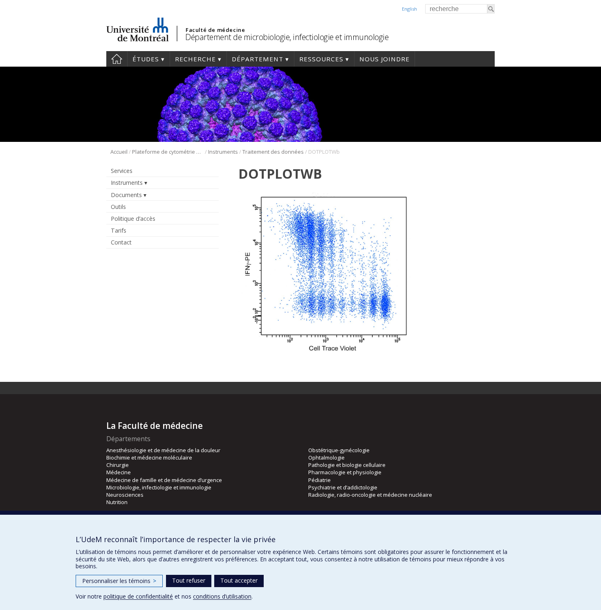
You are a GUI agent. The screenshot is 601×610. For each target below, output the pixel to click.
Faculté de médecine (215, 30)
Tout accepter (239, 580)
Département (257, 59)
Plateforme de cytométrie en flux (168, 151)
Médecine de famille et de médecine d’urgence (164, 480)
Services (121, 171)
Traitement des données (273, 151)
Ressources (321, 59)
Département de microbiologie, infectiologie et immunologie (286, 37)
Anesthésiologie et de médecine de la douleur (163, 450)
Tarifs (118, 230)
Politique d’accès (133, 218)
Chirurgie (117, 465)
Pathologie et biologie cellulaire (347, 465)
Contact (121, 242)
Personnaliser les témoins (119, 581)
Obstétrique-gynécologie (339, 450)
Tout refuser (188, 580)
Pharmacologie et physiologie (344, 472)
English (409, 9)
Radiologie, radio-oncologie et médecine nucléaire (370, 494)
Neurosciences (125, 494)
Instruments (223, 151)
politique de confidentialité (138, 596)
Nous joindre (384, 59)
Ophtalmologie (326, 457)
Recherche (195, 59)
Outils (118, 207)
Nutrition (117, 502)
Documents (126, 195)
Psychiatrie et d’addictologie (342, 487)
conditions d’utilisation (222, 596)
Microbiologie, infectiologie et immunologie (158, 487)
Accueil (116, 59)
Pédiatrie (319, 480)
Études (145, 59)
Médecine (118, 472)
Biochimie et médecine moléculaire (149, 457)
